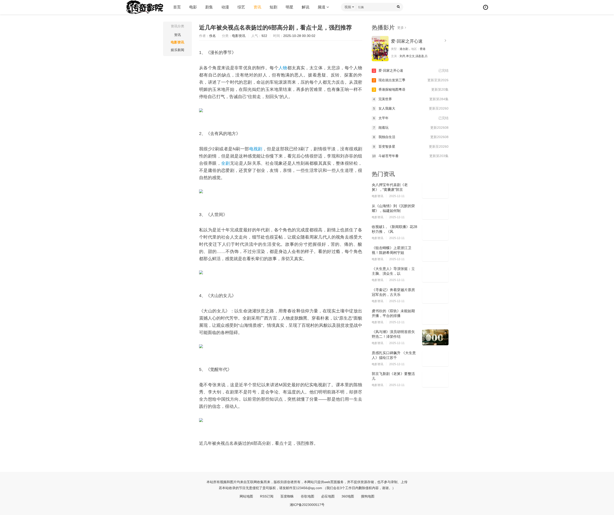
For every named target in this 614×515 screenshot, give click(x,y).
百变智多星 (411, 146)
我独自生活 (411, 137)
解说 (305, 7)
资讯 (257, 7)
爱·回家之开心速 (407, 41)
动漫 (225, 7)
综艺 (241, 7)
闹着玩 (411, 127)
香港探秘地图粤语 (411, 89)
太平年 (411, 118)
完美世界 (411, 99)
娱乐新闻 (177, 50)
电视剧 (255, 148)
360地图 (348, 496)
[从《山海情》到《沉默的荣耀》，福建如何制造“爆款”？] (435, 211)
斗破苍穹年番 (410, 156)
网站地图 (246, 496)
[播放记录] (485, 7)
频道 (322, 7)
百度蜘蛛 (287, 496)
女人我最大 (411, 108)
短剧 (273, 7)
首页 (177, 7)
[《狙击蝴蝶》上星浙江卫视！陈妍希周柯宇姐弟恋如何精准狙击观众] (435, 253)
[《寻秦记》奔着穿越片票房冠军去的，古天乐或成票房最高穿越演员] (435, 295)
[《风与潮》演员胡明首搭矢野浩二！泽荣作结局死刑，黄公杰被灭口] (435, 337)
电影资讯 (177, 42)
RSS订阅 (266, 496)
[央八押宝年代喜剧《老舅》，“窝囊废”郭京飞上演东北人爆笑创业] (435, 190)
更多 (401, 27)
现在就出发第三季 (411, 80)
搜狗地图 (367, 496)
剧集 (209, 7)
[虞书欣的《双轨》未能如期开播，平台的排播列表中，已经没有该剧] (435, 316)
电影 (193, 7)
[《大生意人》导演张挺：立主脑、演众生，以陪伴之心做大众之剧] (435, 274)
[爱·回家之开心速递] (380, 48)
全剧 (225, 163)
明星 (289, 7)
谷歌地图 (307, 496)
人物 (282, 67)
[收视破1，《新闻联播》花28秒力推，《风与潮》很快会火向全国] (435, 232)
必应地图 (328, 496)
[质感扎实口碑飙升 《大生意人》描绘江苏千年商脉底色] (435, 358)
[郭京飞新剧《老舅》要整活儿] (435, 379)
